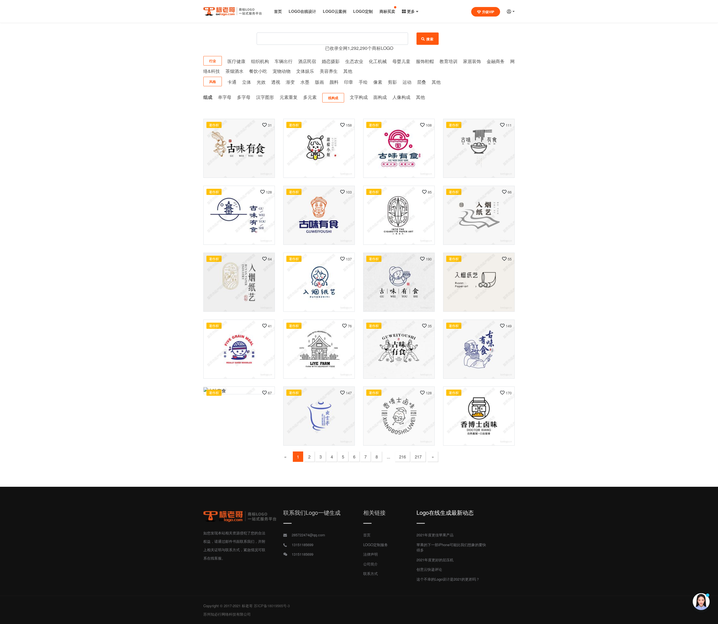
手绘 (363, 82)
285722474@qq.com (308, 534)
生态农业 (354, 61)
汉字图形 (265, 97)
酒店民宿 (307, 61)
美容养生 (329, 71)
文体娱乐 (305, 71)
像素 (377, 82)
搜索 (430, 38)
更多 (411, 11)
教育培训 (448, 61)
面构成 (380, 97)
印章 (348, 82)
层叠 (421, 82)
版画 (319, 82)
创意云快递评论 (429, 569)
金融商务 (496, 61)
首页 (278, 11)
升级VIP (488, 11)
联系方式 (370, 573)
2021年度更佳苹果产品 (435, 534)
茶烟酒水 (234, 71)
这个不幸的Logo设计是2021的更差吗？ (448, 579)
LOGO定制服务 (375, 544)
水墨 (304, 82)
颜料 (334, 82)
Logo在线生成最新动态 (445, 512)
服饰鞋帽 (425, 61)
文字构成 (359, 97)
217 (418, 457)
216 (402, 457)
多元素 (310, 97)
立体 (246, 82)
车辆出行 (284, 61)
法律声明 (370, 554)
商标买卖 (387, 11)
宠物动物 (282, 71)
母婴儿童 (401, 61)
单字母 (224, 97)
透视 (275, 82)
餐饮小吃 (258, 71)
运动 (406, 82)
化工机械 (378, 61)
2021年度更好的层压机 (435, 559)
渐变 (290, 82)
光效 (261, 82)
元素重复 (289, 97)
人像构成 (401, 97)
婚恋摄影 (331, 61)
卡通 (231, 82)
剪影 (392, 82)
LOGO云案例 (334, 11)
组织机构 (260, 61)
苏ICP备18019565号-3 (272, 605)
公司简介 (370, 564)
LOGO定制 (363, 11)
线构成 (333, 97)
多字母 (243, 97)
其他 (347, 71)
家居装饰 (472, 61)
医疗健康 (236, 61)
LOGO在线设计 (302, 11)
